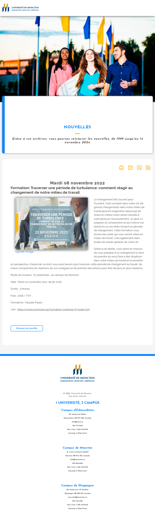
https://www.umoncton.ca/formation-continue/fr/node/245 (53, 309)
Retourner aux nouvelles (26, 328)
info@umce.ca (77, 422)
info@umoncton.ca (77, 459)
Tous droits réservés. (77, 396)
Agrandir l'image (24, 251)
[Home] (20, 7)
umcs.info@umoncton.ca (77, 497)
